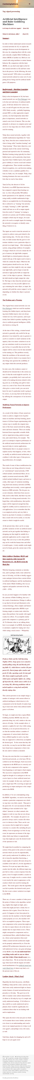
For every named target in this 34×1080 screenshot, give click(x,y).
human (25, 1064)
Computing (5, 1061)
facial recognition (11, 1064)
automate (5, 1059)
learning (25, 1066)
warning (12, 1073)
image (12, 1066)
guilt (21, 1064)
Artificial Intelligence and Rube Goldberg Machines (15, 21)
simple (4, 1072)
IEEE (9, 1066)
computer (25, 1059)
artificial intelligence (23, 1058)
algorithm (11, 1058)
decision (13, 1063)
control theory (17, 1061)
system (19, 1072)
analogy (16, 1058)
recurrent (5, 1070)
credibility (5, 1063)
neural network (6, 1069)
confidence (11, 1061)
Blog (24, 1056)
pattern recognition (21, 1069)
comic (16, 1059)
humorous (5, 1066)
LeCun (28, 1066)
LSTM (4, 1067)
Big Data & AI (19, 1056)
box (14, 1059)
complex (21, 1059)
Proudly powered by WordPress (10, 1078)
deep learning (18, 1063)
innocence (16, 1066)
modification (23, 1067)
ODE (11, 1069)
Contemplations (10, 4)
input (21, 1066)
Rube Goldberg (15, 1070)
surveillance (14, 1072)
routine (9, 1070)
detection (24, 1063)
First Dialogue (22, 99)
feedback (18, 1064)
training (24, 1072)
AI (8, 1058)
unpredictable (6, 1073)
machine (8, 1067)
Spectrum (8, 1072)
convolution (24, 1061)
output (14, 1069)
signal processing (24, 1070)
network (28, 1067)
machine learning (15, 1067)
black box (10, 1059)
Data (9, 1063)
